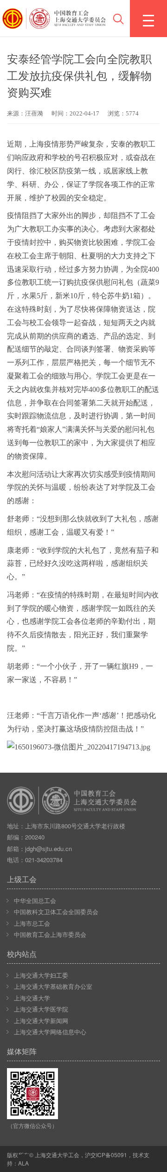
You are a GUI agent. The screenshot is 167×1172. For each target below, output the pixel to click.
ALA (23, 1163)
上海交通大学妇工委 (41, 975)
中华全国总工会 (35, 900)
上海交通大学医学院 (41, 1009)
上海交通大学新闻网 (41, 1020)
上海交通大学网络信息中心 (50, 1031)
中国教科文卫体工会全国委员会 (56, 911)
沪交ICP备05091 (106, 1155)
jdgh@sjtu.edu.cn (48, 848)
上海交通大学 (32, 997)
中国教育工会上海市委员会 (50, 934)
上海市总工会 (32, 923)
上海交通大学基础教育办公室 (53, 986)
